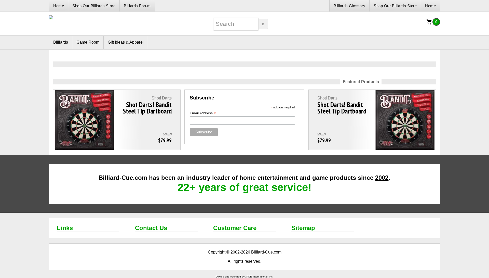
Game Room (87, 42)
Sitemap (303, 227)
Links (65, 227)
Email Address (203, 113)
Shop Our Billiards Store (93, 6)
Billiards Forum (137, 6)
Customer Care (234, 227)
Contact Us (151, 227)
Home (58, 6)
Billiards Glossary (349, 6)
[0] (429, 23)
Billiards (60, 42)
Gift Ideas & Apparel (126, 42)
